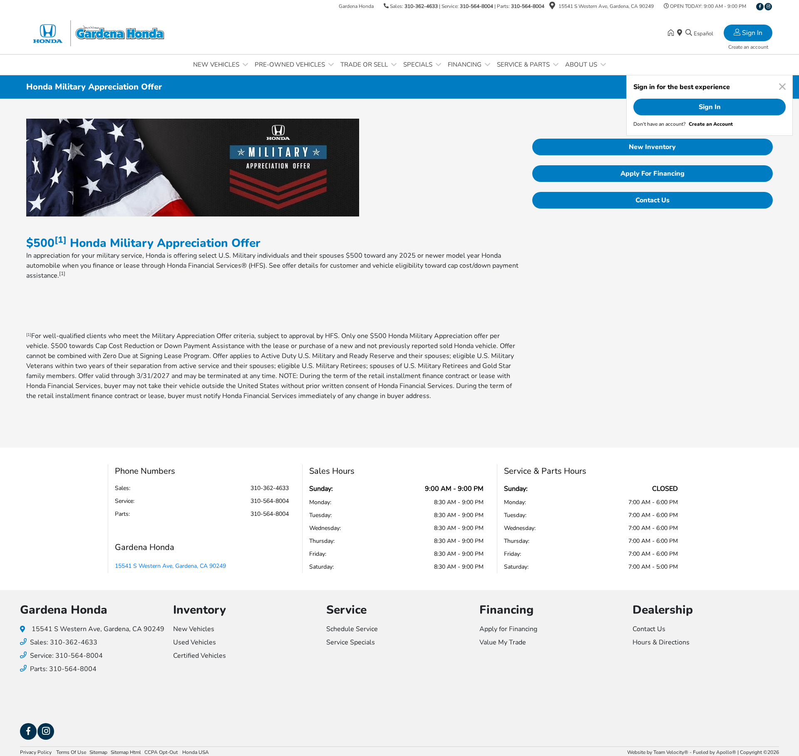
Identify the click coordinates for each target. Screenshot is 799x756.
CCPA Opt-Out (161, 752)
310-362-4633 (421, 6)
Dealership (663, 610)
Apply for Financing (508, 629)
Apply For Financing (652, 173)
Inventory (199, 610)
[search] (688, 33)
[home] (672, 33)
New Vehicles (193, 629)
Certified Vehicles (199, 655)
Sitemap (98, 752)
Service (346, 610)
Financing (506, 610)
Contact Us (652, 200)
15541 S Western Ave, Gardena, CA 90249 (170, 566)
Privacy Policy (36, 752)
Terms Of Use (70, 752)
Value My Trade (502, 642)
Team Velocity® (670, 752)
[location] (552, 7)
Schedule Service (352, 629)
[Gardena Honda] (97, 32)
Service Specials (350, 642)
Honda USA (195, 752)
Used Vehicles (194, 642)
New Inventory (652, 147)
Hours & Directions (661, 642)
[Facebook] (760, 6)
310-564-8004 (476, 6)
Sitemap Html (126, 752)
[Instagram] (768, 6)
